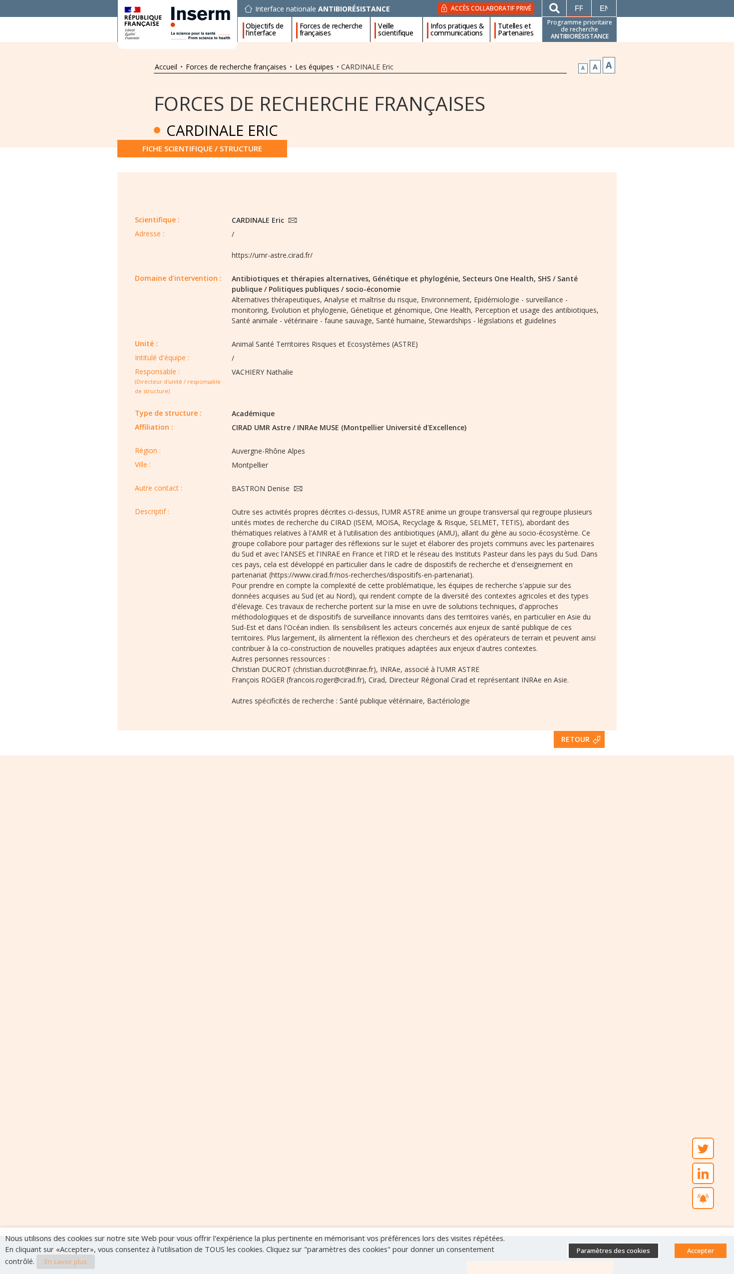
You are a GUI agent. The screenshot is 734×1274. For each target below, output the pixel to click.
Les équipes (314, 66)
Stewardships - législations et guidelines (492, 320)
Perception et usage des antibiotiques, (537, 310)
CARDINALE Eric (259, 220)
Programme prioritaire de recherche (579, 29)
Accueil (166, 66)
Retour (575, 739)
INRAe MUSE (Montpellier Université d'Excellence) (381, 427)
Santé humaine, (401, 320)
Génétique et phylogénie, (416, 278)
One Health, (453, 310)
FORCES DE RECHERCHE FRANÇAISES (319, 103)
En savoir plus (65, 1261)
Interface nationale (322, 9)
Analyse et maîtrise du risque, (371, 299)
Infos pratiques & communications (457, 29)
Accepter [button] (700, 1250)
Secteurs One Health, (499, 278)
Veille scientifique (395, 29)
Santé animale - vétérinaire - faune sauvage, (303, 320)
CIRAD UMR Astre (261, 427)
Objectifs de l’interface (264, 29)
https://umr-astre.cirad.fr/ (272, 255)
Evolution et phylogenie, (310, 310)
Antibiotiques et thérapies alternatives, (301, 278)
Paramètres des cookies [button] (613, 1250)
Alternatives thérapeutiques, (277, 299)
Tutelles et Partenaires (516, 29)
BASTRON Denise (262, 488)
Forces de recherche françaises (331, 29)
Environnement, (446, 299)
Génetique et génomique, (391, 310)
